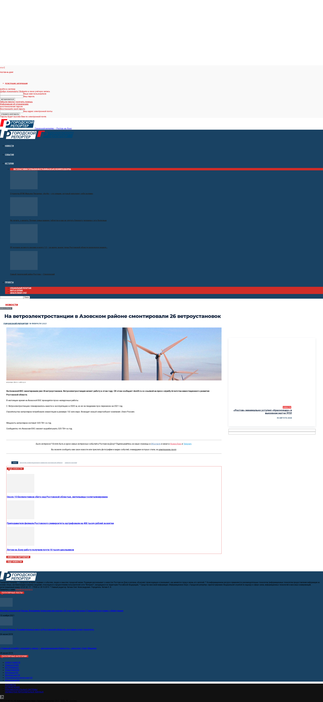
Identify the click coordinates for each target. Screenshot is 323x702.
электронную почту (167, 449)
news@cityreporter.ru (24, 589)
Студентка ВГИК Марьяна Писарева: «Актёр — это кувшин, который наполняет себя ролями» (51, 193)
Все (12, 169)
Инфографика (42, 169)
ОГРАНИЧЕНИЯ (12, 687)
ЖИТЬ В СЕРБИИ (16, 290)
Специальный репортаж (20, 288)
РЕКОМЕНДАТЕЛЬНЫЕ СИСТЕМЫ (21, 689)
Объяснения (55, 169)
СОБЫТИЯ (9, 154)
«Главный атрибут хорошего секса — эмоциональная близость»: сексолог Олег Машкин (48, 648)
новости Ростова (71, 462)
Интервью (30, 169)
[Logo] (18, 138)
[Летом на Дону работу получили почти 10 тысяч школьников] (20, 545)
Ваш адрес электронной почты (37, 111)
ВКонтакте (155, 444)
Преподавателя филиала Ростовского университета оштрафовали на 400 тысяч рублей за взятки (60, 523)
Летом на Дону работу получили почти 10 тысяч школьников (40, 549)
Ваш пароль (29, 96)
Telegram (187, 444)
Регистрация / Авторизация (16, 83)
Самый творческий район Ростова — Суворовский (32, 274)
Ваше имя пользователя (34, 94)
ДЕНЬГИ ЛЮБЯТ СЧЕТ (18, 293)
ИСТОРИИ (9, 163)
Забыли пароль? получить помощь (16, 102)
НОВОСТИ (9, 146)
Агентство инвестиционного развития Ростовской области (41, 462)
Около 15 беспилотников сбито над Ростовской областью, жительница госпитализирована (57, 496)
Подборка (66, 169)
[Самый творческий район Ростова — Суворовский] (24, 269)
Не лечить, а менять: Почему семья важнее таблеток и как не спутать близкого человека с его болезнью (58, 220)
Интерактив (19, 169)
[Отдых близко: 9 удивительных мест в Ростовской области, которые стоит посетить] (6, 625)
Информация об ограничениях (14, 104)
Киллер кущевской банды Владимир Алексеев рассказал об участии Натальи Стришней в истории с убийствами (61, 610)
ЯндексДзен (175, 444)
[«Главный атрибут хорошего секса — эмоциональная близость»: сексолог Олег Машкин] (6, 643)
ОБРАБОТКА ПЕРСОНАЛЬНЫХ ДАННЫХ (24, 692)
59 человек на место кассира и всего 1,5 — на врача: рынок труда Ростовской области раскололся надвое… (58, 247)
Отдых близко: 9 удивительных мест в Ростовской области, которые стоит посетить (47, 629)
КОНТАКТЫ (10, 685)
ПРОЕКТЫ (9, 282)
